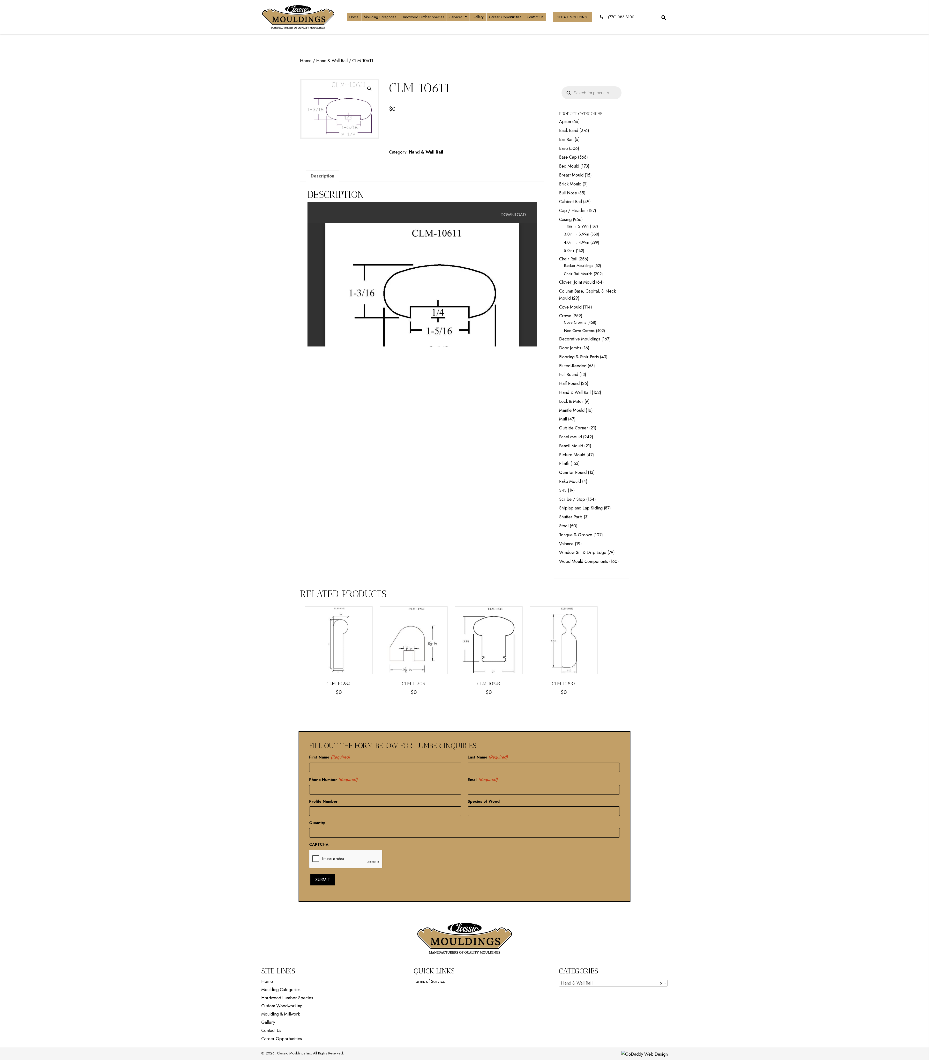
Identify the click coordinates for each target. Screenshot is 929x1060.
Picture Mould (572, 455)
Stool (564, 526)
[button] (369, 88)
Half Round (569, 383)
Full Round (568, 374)
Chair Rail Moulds (578, 274)
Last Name (488, 757)
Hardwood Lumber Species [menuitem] (287, 998)
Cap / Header (572, 210)
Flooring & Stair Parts (579, 357)
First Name (329, 757)
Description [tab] (322, 176)
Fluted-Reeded (572, 366)
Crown (565, 316)
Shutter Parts (571, 517)
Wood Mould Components (583, 561)
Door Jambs (570, 348)
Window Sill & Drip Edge (582, 552)
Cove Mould (570, 307)
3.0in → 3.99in (576, 234)
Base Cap (568, 157)
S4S (563, 490)
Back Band (568, 130)
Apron (565, 121)
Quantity (317, 823)
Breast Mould (571, 175)
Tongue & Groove (575, 535)
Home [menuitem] (267, 981)
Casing (565, 219)
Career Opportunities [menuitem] (281, 1039)
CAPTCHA (319, 844)
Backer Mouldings (578, 265)
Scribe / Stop (572, 499)
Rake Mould (570, 481)
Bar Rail (566, 139)
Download (513, 215)
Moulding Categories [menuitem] (280, 989)
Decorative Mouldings (579, 339)
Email (483, 779)
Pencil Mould (571, 446)
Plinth (564, 463)
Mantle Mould (571, 410)
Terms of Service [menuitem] (429, 981)
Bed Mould (569, 166)
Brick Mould (570, 184)
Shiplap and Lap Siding (581, 508)
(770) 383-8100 (621, 17)
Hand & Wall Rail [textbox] (612, 983)
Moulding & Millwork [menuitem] (280, 1014)
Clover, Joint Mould (577, 282)
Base (563, 148)
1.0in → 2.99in (576, 226)
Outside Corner (573, 428)
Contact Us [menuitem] (271, 1030)
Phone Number (333, 779)
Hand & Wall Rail (332, 61)
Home (306, 61)
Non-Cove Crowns (579, 330)
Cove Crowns (575, 322)
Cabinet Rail (570, 202)
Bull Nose (568, 193)
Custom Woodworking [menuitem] (281, 1006)
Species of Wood (484, 801)
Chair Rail (568, 259)
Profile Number (323, 801)
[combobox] (613, 983)
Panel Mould (570, 437)
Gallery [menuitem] (268, 1022)
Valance (566, 544)
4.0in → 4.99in (576, 242)
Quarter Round (573, 472)
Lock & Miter (571, 401)
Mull (563, 419)
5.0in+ (569, 250)
